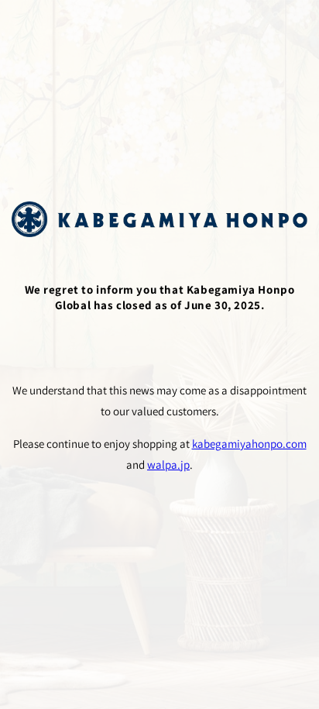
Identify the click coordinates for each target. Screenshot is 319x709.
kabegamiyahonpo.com (249, 443)
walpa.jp (168, 464)
